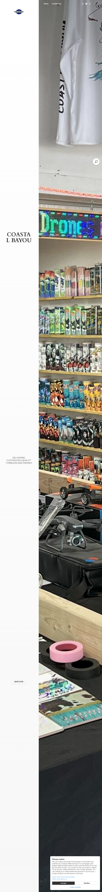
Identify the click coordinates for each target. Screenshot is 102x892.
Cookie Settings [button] (75, 887)
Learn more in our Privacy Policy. (63, 877)
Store (46, 4)
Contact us (56, 4)
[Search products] (96, 161)
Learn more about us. (59, 879)
